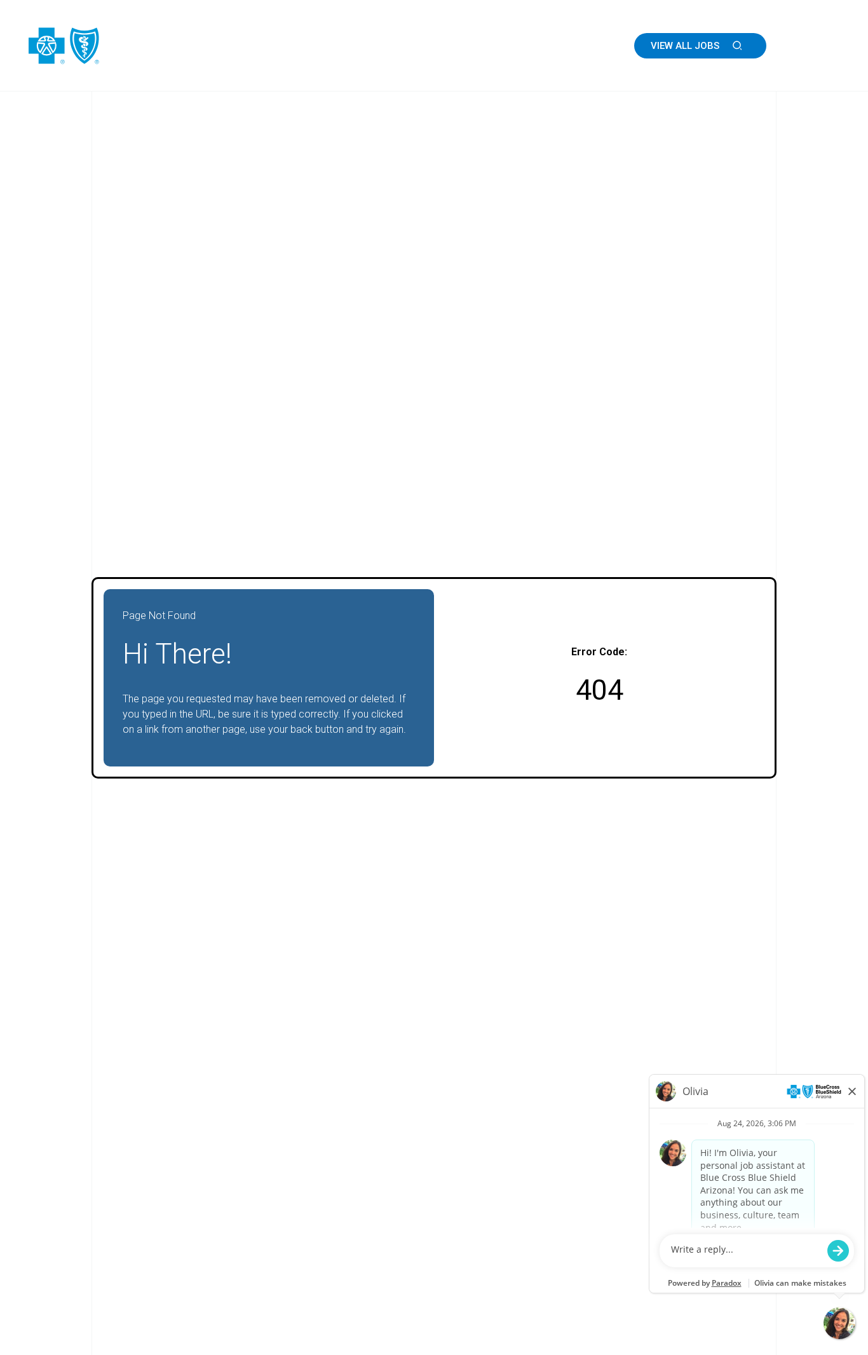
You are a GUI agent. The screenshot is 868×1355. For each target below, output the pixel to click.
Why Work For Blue (460, 45)
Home (316, 45)
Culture (371, 45)
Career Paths (564, 45)
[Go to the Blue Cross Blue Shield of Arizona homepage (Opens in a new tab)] (101, 46)
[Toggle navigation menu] (822, 45)
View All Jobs (685, 45)
